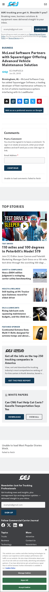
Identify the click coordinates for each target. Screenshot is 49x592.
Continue (13, 168)
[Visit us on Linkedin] (15, 524)
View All (34, 417)
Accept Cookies (24, 587)
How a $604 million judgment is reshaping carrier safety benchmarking (16, 275)
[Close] (46, 549)
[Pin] (39, 101)
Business (7, 47)
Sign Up (9, 512)
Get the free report (19, 380)
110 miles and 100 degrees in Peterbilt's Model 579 (23, 249)
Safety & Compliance (12, 270)
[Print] (6, 101)
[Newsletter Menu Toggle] (45, 4)
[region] (24, 569)
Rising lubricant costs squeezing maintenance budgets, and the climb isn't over (16, 313)
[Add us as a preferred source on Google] (13, 101)
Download (14, 417)
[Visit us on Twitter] (9, 524)
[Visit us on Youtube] (21, 524)
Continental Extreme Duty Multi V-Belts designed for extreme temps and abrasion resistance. (16, 332)
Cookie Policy (10, 568)
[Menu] (3, 4)
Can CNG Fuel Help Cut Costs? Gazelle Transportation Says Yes (24, 406)
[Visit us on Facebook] (3, 524)
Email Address (11, 155)
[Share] (19, 101)
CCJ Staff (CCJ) (16, 70)
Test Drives (7, 244)
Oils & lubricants (10, 308)
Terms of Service (14, 38)
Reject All (24, 580)
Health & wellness (11, 289)
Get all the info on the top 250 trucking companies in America (24, 359)
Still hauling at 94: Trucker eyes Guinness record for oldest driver (15, 294)
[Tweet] (32, 101)
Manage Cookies (24, 573)
